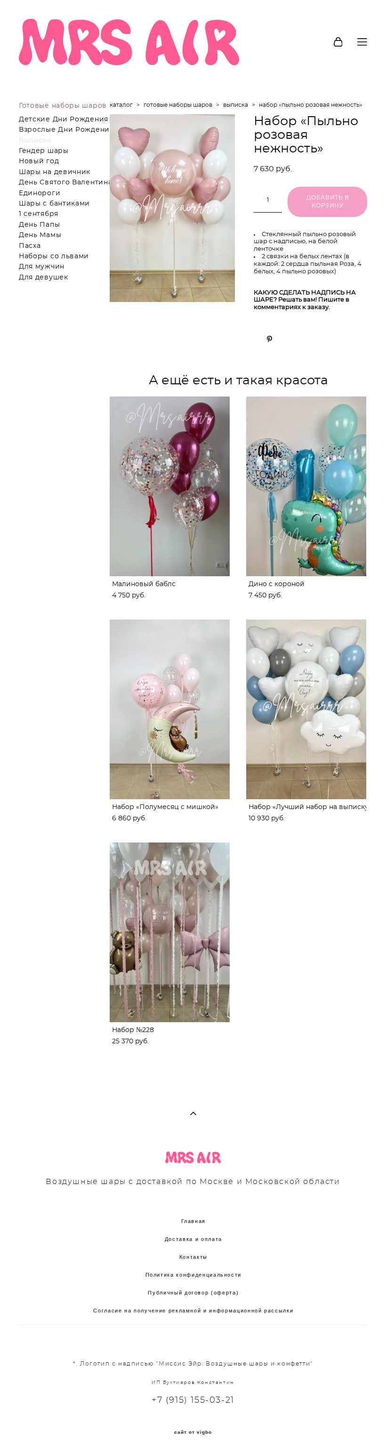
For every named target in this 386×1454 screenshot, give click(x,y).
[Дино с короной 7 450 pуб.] (306, 486)
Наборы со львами (54, 256)
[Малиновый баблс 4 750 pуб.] (170, 486)
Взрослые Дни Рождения (66, 130)
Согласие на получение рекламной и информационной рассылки (193, 1310)
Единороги (39, 193)
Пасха (30, 246)
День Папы (39, 225)
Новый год (39, 161)
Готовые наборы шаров (63, 106)
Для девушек (43, 277)
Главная (193, 1221)
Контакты (193, 1257)
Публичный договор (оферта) (193, 1292)
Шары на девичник (54, 172)
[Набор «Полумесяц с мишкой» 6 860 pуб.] (170, 709)
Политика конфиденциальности (193, 1275)
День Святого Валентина (65, 182)
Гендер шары (44, 151)
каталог (121, 105)
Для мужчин (41, 266)
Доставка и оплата (193, 1239)
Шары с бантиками (54, 203)
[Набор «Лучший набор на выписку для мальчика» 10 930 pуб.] (306, 709)
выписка (235, 105)
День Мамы (40, 235)
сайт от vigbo (193, 1432)
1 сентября (38, 214)
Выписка (35, 140)
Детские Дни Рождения (63, 119)
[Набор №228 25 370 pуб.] (170, 932)
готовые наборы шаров (178, 105)
